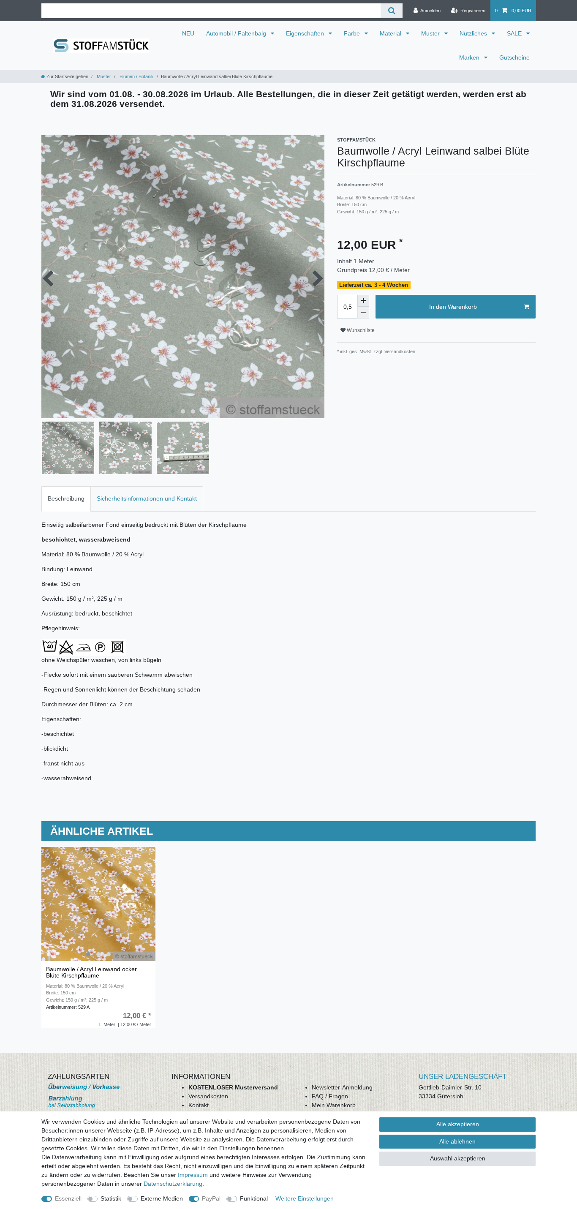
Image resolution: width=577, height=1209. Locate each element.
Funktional (254, 1198)
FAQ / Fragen (330, 1096)
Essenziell (68, 1198)
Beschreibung (66, 498)
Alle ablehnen (457, 1141)
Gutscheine (514, 57)
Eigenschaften (306, 33)
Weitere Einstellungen (304, 1198)
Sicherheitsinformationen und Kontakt (147, 498)
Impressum (193, 1174)
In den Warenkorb (453, 306)
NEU (188, 33)
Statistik (111, 1198)
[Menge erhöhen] (363, 301)
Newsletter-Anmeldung (342, 1087)
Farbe (353, 33)
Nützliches (474, 33)
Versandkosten (208, 1096)
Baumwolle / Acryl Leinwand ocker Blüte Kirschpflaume (91, 972)
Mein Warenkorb (334, 1105)
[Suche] (391, 10)
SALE (515, 33)
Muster (431, 33)
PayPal (211, 1198)
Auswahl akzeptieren (457, 1158)
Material (391, 33)
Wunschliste (360, 330)
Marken (470, 57)
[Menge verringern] (363, 313)
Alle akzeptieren (457, 1124)
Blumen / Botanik (136, 76)
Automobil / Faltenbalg (237, 33)
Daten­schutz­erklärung (173, 1183)
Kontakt (198, 1105)
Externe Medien (162, 1198)
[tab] (66, 498)
